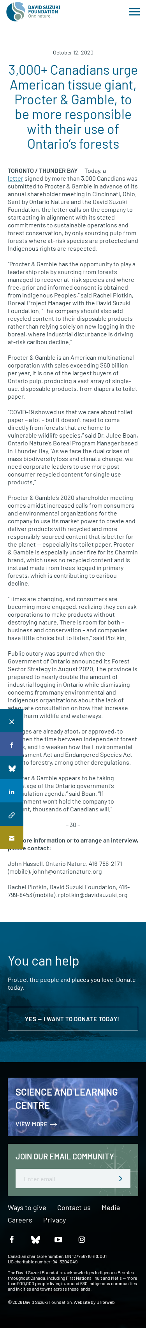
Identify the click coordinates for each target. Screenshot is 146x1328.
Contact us (74, 1208)
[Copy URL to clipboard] (11, 814)
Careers (20, 1220)
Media (111, 1208)
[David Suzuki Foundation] (33, 11)
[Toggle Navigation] (134, 11)
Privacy (54, 1220)
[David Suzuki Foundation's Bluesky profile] (35, 1239)
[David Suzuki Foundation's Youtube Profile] (58, 1239)
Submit (120, 1178)
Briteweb (106, 1302)
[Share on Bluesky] (11, 767)
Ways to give (27, 1208)
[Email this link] (11, 837)
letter (15, 178)
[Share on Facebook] (11, 744)
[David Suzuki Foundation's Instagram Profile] (82, 1239)
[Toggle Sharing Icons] (11, 720)
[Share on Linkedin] (11, 790)
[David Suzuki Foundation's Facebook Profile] (12, 1239)
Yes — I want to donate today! (73, 1018)
